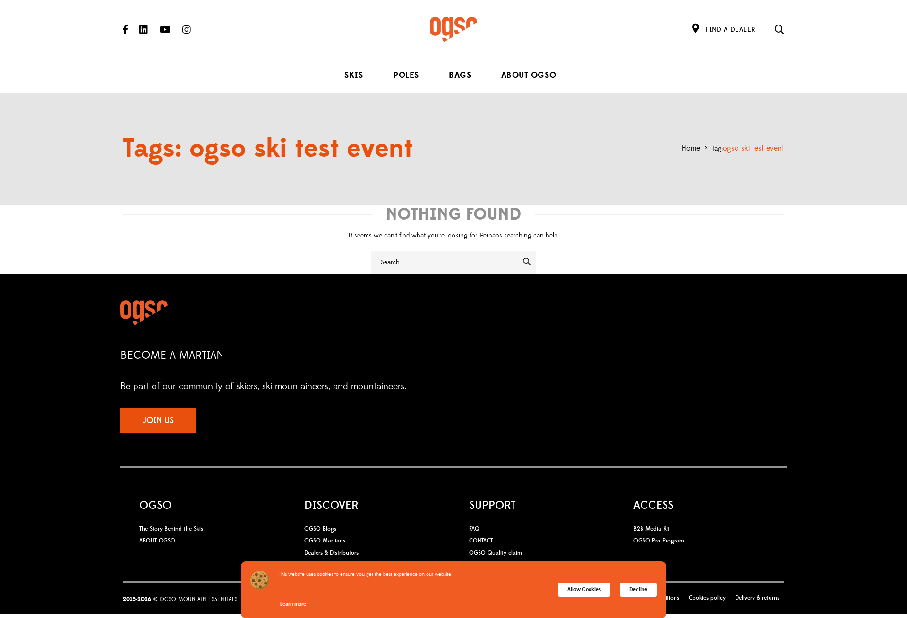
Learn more (293, 604)
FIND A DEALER (730, 29)
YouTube (165, 29)
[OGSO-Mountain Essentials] (453, 29)
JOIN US (158, 420)
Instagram (186, 29)
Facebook (125, 29)
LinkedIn (143, 29)
